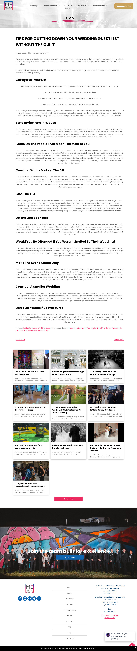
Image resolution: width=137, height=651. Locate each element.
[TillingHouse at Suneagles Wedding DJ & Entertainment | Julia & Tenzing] (68, 394)
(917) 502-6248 (110, 605)
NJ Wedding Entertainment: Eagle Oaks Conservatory (68, 373)
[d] (31, 471)
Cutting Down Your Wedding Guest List (38, 328)
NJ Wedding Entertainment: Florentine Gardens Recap (103, 373)
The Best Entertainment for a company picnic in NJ (28, 446)
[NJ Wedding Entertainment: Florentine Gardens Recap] (106, 359)
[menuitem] (35, 5)
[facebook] (20, 598)
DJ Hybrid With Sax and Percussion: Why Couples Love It (30, 484)
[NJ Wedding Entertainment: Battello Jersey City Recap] (106, 394)
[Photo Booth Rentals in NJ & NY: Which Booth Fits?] (31, 359)
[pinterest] (34, 598)
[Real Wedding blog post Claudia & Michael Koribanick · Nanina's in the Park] (106, 432)
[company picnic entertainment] (31, 432)
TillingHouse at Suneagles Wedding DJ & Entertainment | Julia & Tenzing (66, 410)
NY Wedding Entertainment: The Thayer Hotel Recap (30, 408)
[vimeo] (39, 598)
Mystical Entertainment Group (108, 586)
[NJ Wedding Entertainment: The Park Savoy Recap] (68, 432)
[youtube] (29, 598)
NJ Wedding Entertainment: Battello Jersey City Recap (103, 408)
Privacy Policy (110, 618)
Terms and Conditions (109, 615)
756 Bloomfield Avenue (110, 588)
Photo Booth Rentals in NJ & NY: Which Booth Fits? (29, 373)
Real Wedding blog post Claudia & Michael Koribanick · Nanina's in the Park (105, 448)
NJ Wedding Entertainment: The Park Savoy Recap (67, 446)
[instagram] (25, 598)
